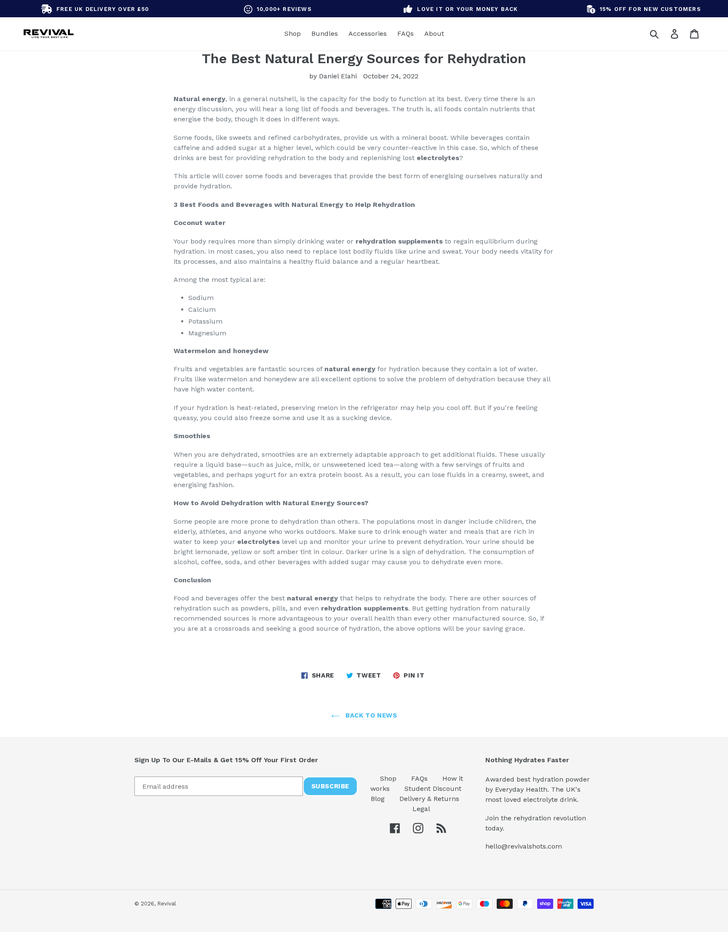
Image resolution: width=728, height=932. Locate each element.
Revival (166, 903)
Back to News (370, 715)
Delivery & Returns (429, 799)
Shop (389, 778)
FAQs (420, 778)
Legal (421, 809)
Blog (379, 799)
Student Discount (432, 789)
